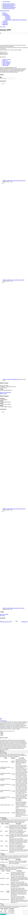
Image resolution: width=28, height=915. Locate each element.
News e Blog (2, 26)
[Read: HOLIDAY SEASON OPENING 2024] (4, 282)
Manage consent (3, 393)
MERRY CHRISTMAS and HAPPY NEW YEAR (13, 280)
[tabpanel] (14, 785)
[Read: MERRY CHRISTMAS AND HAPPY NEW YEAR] (4, 83)
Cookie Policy (9, 724)
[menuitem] (15, 12)
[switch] (0, 818)
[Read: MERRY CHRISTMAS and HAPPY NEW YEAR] (4, 183)
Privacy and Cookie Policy (5, 392)
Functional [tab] (2, 864)
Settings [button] (18, 728)
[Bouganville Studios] (4, 10)
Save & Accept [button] (3, 914)
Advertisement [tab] (3, 817)
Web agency (2, 615)
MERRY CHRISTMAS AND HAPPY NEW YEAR (14, 180)
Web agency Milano (4, 614)
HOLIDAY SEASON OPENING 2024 (11, 379)
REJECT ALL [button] (3, 731)
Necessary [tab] (2, 750)
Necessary (4, 752)
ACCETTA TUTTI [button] (10, 731)
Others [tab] (1, 903)
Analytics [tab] (2, 853)
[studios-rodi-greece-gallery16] (14, 33)
